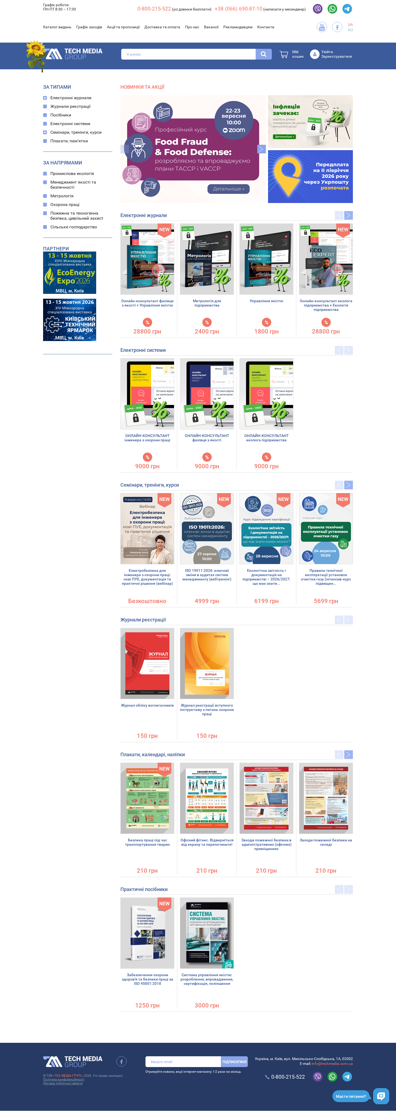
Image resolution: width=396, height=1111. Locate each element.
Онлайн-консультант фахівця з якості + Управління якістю (147, 303)
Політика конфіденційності (63, 1079)
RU (350, 30)
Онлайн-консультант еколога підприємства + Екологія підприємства (326, 305)
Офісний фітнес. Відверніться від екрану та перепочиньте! (207, 842)
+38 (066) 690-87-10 (238, 9)
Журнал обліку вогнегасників (147, 705)
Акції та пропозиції (123, 27)
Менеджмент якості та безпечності (73, 185)
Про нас (192, 27)
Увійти (327, 52)
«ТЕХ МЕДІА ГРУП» (67, 1076)
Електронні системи (70, 123)
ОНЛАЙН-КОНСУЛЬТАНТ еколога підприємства (266, 438)
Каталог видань (57, 27)
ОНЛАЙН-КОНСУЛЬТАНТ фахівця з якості (207, 438)
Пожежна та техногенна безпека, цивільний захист (76, 216)
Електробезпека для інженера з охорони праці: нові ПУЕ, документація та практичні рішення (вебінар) (147, 577)
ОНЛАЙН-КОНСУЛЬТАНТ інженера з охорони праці (147, 438)
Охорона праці (64, 204)
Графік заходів (89, 27)
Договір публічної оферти (63, 1083)
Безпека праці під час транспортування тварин (147, 842)
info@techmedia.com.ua (332, 1063)
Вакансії (211, 27)
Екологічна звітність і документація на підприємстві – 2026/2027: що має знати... (266, 577)
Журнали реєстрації (70, 106)
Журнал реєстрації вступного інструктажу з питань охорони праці (207, 709)
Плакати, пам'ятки (69, 140)
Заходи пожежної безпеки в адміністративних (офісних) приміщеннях (266, 844)
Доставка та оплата (162, 27)
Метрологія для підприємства (207, 303)
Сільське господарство (73, 226)
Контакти (265, 27)
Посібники (60, 115)
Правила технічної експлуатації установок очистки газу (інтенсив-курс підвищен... (326, 577)
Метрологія (62, 195)
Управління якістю (266, 301)
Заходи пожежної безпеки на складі (326, 842)
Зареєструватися (336, 56)
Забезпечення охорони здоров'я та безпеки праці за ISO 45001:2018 (147, 979)
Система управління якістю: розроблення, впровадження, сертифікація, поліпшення (206, 979)
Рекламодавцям (237, 27)
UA (350, 24)
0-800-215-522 (154, 9)
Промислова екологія (72, 173)
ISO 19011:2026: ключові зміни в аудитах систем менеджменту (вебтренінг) (206, 574)
